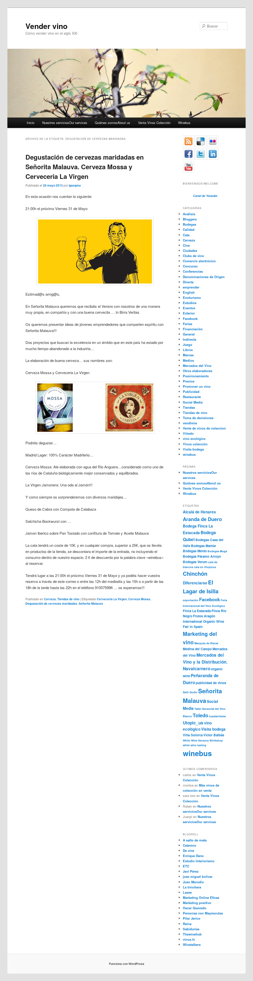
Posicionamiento (196, 376)
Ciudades (190, 250)
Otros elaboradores (197, 370)
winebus (189, 454)
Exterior (189, 313)
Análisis (189, 214)
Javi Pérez (191, 871)
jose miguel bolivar (197, 876)
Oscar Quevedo (194, 908)
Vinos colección (195, 444)
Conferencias (193, 271)
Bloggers (190, 219)
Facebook (190, 318)
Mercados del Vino (197, 365)
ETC (186, 866)
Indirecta (189, 339)
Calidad (188, 229)
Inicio (30, 122)
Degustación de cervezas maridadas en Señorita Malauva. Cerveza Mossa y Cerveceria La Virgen (84, 166)
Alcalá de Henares (199, 512)
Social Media (193, 402)
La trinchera (192, 887)
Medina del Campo (197, 648)
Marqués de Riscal (206, 643)
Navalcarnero (196, 668)
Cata (186, 235)
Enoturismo (192, 297)
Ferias (187, 323)
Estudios (189, 302)
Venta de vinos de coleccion (204, 428)
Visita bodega (193, 449)
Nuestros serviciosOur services (64, 122)
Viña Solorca (193, 735)
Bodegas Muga (217, 551)
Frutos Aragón (204, 616)
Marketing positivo (197, 902)
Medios (188, 360)
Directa (188, 282)
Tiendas (189, 407)
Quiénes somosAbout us (112, 122)
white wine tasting (194, 745)
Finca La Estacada (197, 610)
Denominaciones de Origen (204, 276)
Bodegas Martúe (203, 545)
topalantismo (217, 716)
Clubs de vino (193, 255)
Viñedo (188, 433)
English (189, 292)
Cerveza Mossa (139, 599)
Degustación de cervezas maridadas (51, 603)
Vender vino (46, 26)
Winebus (184, 122)
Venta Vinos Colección (154, 122)
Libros (188, 349)
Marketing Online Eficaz (201, 897)
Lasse (187, 892)
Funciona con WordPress (126, 963)
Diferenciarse (195, 583)
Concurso (190, 266)
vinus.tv (189, 939)
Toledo (200, 715)
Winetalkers (192, 944)
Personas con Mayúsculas (203, 913)
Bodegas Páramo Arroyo (202, 556)
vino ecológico (194, 438)
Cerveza (50, 599)
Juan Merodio (193, 882)
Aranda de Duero (202, 519)
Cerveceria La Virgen (112, 599)
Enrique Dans (193, 855)
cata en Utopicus (205, 567)
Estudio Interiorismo (198, 861)
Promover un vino (197, 386)
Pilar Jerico (191, 918)
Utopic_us (193, 723)
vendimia (190, 423)
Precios (188, 381)
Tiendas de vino (68, 599)
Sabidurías (191, 929)
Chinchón (195, 573)
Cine (186, 245)
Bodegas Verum (195, 561)
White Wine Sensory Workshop (203, 740)
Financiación (193, 329)
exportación (190, 600)
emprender (191, 287)
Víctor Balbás (213, 735)
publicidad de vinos (211, 682)
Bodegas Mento (195, 551)
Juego (187, 344)
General (189, 334)
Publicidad (191, 391)
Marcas (188, 355)
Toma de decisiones (198, 417)
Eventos (189, 308)
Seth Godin (190, 692)
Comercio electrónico (199, 261)
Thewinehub (192, 934)
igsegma (75, 185)
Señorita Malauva (91, 603)
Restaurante (192, 396)
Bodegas (189, 224)
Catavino (189, 845)
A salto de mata (195, 840)
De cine (188, 850)
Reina (187, 923)
